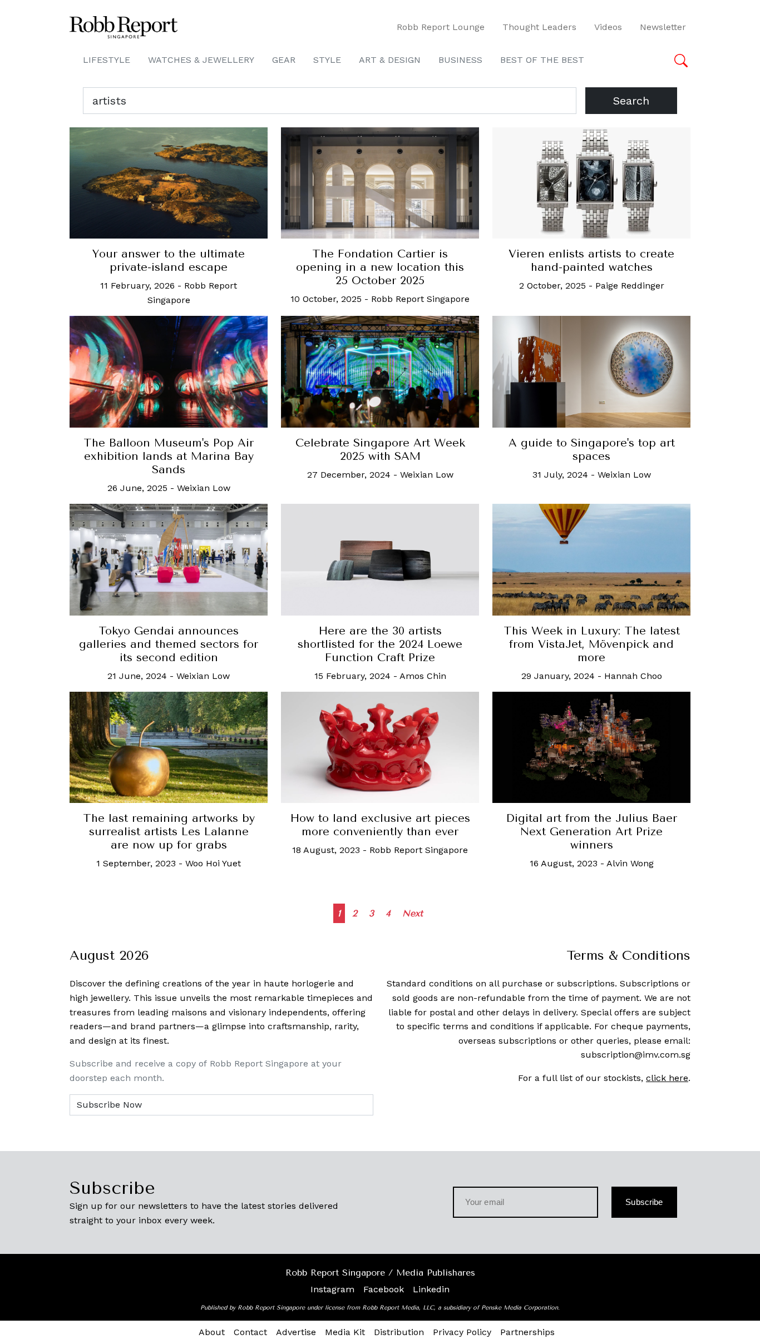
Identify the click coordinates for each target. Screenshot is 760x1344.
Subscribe (644, 1202)
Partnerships (527, 1332)
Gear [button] (283, 59)
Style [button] (327, 59)
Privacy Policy (462, 1332)
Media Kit (345, 1332)
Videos (608, 27)
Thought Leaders (539, 27)
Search (631, 100)
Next (412, 913)
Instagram (332, 1289)
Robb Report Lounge (441, 27)
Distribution (399, 1332)
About (212, 1332)
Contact (250, 1332)
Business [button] (460, 59)
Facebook (383, 1289)
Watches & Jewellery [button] (201, 59)
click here (667, 1078)
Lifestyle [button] (106, 59)
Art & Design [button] (390, 59)
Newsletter (663, 27)
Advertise (296, 1332)
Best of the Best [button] (542, 59)
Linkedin (431, 1289)
